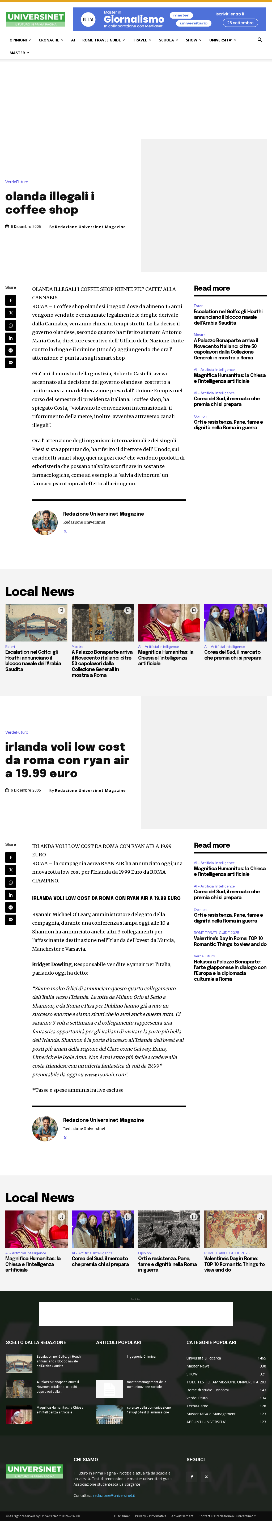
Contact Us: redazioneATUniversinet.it (227, 1516)
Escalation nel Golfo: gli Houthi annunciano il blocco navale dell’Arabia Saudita (228, 317)
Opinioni (200, 416)
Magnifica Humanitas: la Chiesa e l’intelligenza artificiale (165, 658)
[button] (259, 40)
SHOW (191, 40)
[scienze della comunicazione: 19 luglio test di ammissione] (109, 1414)
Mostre (200, 335)
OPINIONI (18, 40)
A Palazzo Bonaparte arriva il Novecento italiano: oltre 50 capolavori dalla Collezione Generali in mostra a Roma (102, 664)
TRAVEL (140, 40)
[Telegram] (10, 350)
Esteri (198, 306)
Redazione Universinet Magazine (90, 226)
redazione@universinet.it (114, 1495)
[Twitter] (10, 313)
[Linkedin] (10, 338)
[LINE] (10, 363)
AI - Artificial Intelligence (214, 369)
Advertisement (182, 1516)
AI (73, 40)
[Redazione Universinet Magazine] (45, 522)
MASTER (17, 52)
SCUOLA (166, 40)
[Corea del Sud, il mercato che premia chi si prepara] (235, 622)
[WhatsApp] (10, 325)
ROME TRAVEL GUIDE (101, 40)
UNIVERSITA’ (220, 40)
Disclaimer (122, 1516)
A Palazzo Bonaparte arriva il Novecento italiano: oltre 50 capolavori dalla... (58, 1386)
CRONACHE (49, 40)
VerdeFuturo (16, 182)
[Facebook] (10, 300)
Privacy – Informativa (150, 1516)
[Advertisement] (136, 99)
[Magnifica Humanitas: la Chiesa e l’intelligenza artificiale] (169, 622)
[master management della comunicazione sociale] (109, 1389)
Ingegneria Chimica (141, 1356)
